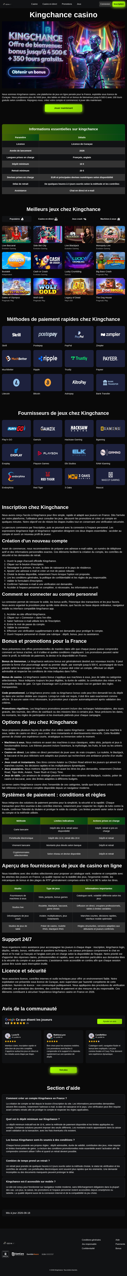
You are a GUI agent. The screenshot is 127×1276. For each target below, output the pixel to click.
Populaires (15, 219)
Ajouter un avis (109, 1021)
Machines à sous (108, 219)
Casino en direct (46, 219)
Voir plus (63, 1070)
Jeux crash (77, 219)
